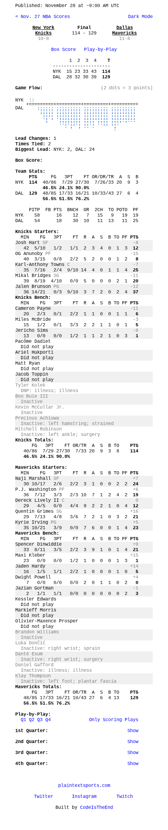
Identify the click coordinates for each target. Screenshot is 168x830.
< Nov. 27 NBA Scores (42, 17)
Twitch (124, 796)
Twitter (43, 796)
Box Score (63, 49)
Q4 (48, 720)
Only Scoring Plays (113, 720)
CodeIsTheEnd (96, 807)
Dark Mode (139, 17)
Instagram (84, 796)
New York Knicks (43, 30)
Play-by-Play (100, 49)
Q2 (31, 720)
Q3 (40, 720)
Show (132, 731)
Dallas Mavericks (124, 30)
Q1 (23, 720)
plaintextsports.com (84, 785)
